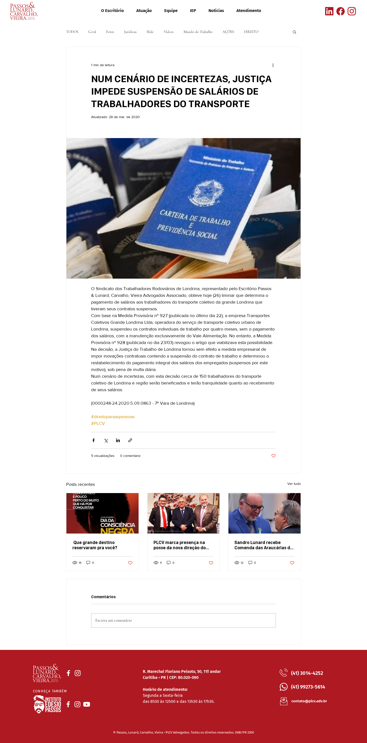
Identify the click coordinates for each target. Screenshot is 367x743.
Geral (92, 31)
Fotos (110, 31)
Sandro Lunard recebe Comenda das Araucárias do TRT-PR (263, 545)
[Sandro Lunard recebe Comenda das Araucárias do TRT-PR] (264, 513)
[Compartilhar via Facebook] (93, 440)
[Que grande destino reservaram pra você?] (102, 513)
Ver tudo (294, 484)
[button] (294, 32)
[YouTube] (87, 704)
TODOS (72, 31)
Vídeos (169, 31)
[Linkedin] (329, 11)
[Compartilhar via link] (130, 440)
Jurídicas (130, 31)
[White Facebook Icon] (68, 673)
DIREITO (251, 31)
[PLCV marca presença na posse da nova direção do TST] (184, 513)
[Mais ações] (273, 65)
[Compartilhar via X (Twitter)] (105, 440)
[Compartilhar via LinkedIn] (118, 440)
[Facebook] (340, 11)
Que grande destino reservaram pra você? (94, 545)
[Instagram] (351, 11)
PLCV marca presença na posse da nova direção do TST (180, 545)
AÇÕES (228, 31)
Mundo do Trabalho (198, 31)
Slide (150, 31)
